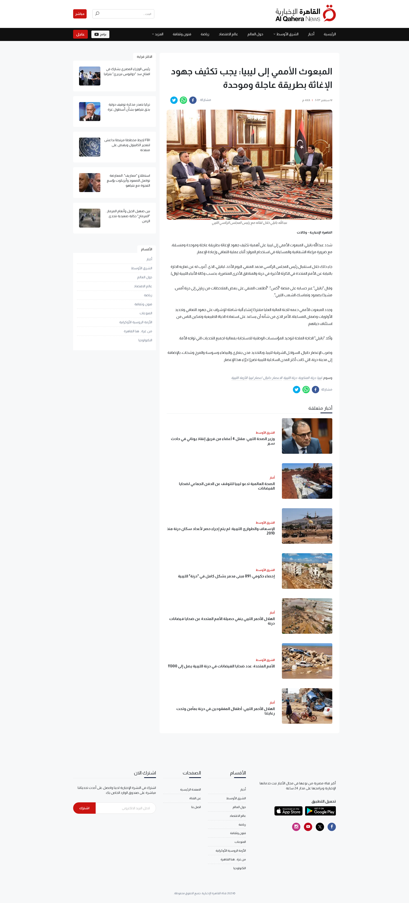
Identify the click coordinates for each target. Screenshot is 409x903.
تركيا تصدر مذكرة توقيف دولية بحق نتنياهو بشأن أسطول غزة (129, 107)
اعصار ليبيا (255, 378)
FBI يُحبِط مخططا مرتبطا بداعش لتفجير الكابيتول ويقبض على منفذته (127, 145)
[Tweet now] (320, 827)
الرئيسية (330, 34)
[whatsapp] (183, 100)
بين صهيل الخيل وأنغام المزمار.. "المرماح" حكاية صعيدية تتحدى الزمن (128, 216)
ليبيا (319, 378)
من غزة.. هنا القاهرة (138, 331)
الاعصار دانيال (272, 378)
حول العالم (255, 34)
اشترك (84, 808)
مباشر (79, 14)
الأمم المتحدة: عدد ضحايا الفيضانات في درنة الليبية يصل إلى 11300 (221, 666)
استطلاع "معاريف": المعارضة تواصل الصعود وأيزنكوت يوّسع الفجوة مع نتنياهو (128, 180)
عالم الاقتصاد (228, 34)
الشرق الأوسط (287, 34)
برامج (103, 34)
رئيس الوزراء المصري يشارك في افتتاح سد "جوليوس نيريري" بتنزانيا (127, 71)
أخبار (311, 34)
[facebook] (193, 100)
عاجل (80, 34)
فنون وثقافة (182, 34)
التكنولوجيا (145, 340)
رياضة (205, 34)
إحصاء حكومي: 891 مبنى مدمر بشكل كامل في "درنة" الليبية (226, 576)
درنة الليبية (290, 378)
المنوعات (146, 313)
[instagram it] (296, 827)
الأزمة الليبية (239, 378)
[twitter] (174, 100)
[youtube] (308, 827)
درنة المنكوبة (307, 378)
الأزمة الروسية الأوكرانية (135, 322)
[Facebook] (332, 827)
